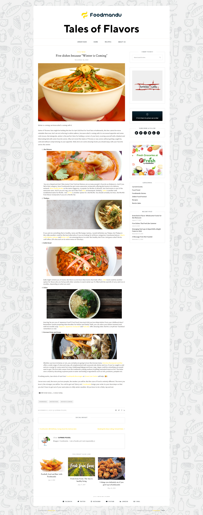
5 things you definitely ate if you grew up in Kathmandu (111, 483)
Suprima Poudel (61, 410)
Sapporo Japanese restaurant (69, 326)
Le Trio (69, 193)
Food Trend (81, 52)
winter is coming (66, 401)
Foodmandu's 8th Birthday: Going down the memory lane (57, 429)
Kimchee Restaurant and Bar (112, 363)
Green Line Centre (91, 376)
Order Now (82, 42)
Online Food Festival (139, 197)
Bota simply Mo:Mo (56, 188)
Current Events (137, 187)
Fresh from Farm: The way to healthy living (81, 480)
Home (96, 42)
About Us (122, 42)
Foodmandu (87, 384)
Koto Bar (86, 326)
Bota (84, 190)
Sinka (104, 190)
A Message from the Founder (142, 237)
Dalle (104, 280)
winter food (54, 401)
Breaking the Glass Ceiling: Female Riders (111, 429)
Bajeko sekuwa (52, 237)
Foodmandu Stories (139, 193)
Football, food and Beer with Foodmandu (51, 475)
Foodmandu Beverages (74, 376)
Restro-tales (136, 203)
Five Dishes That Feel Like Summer (144, 223)
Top (163, 510)
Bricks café (65, 237)
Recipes (108, 42)
